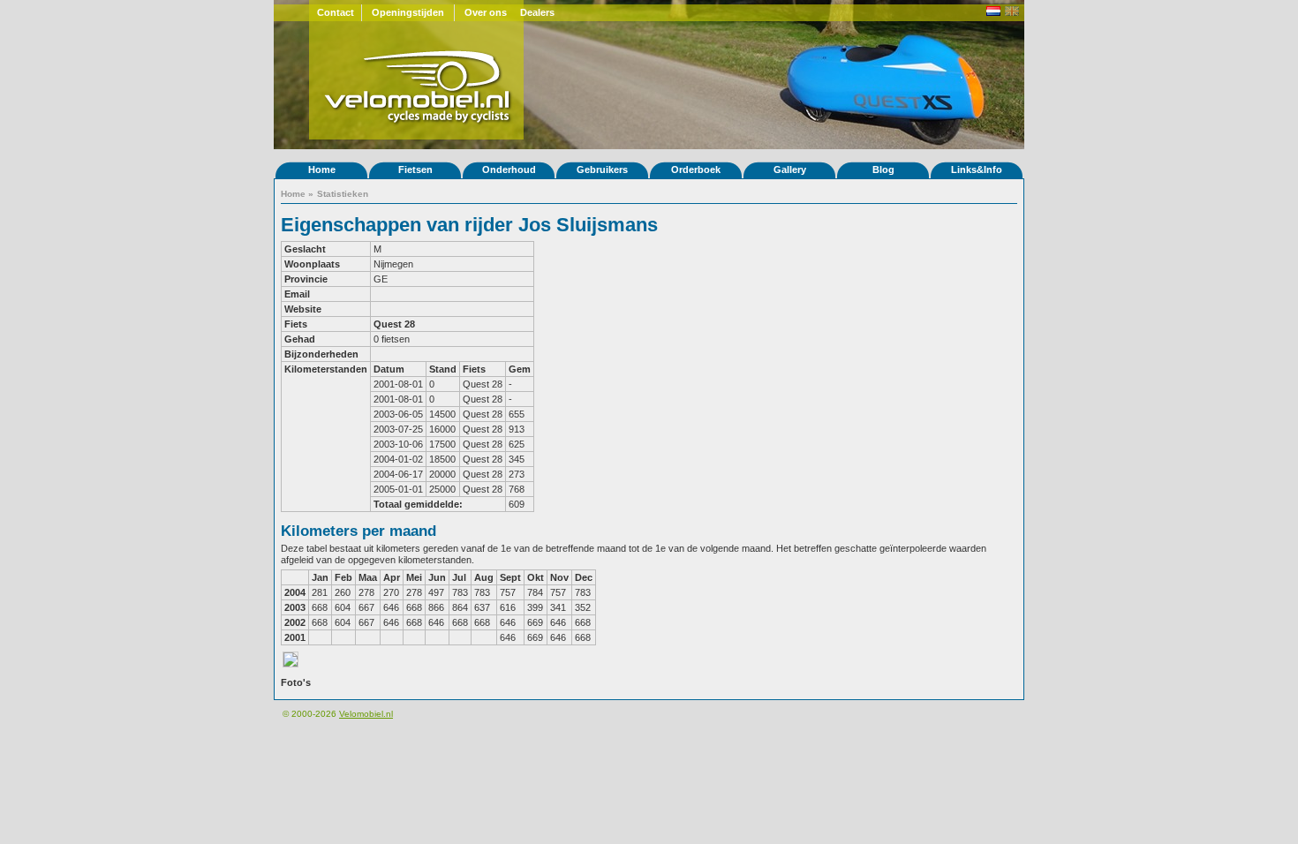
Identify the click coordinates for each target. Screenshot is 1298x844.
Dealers (537, 12)
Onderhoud (509, 169)
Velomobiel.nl (366, 714)
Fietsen (415, 169)
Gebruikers (602, 169)
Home (322, 169)
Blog (883, 169)
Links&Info (976, 169)
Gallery (790, 169)
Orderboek (696, 169)
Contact (335, 12)
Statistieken (342, 194)
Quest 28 (394, 324)
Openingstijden (408, 12)
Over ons (485, 12)
